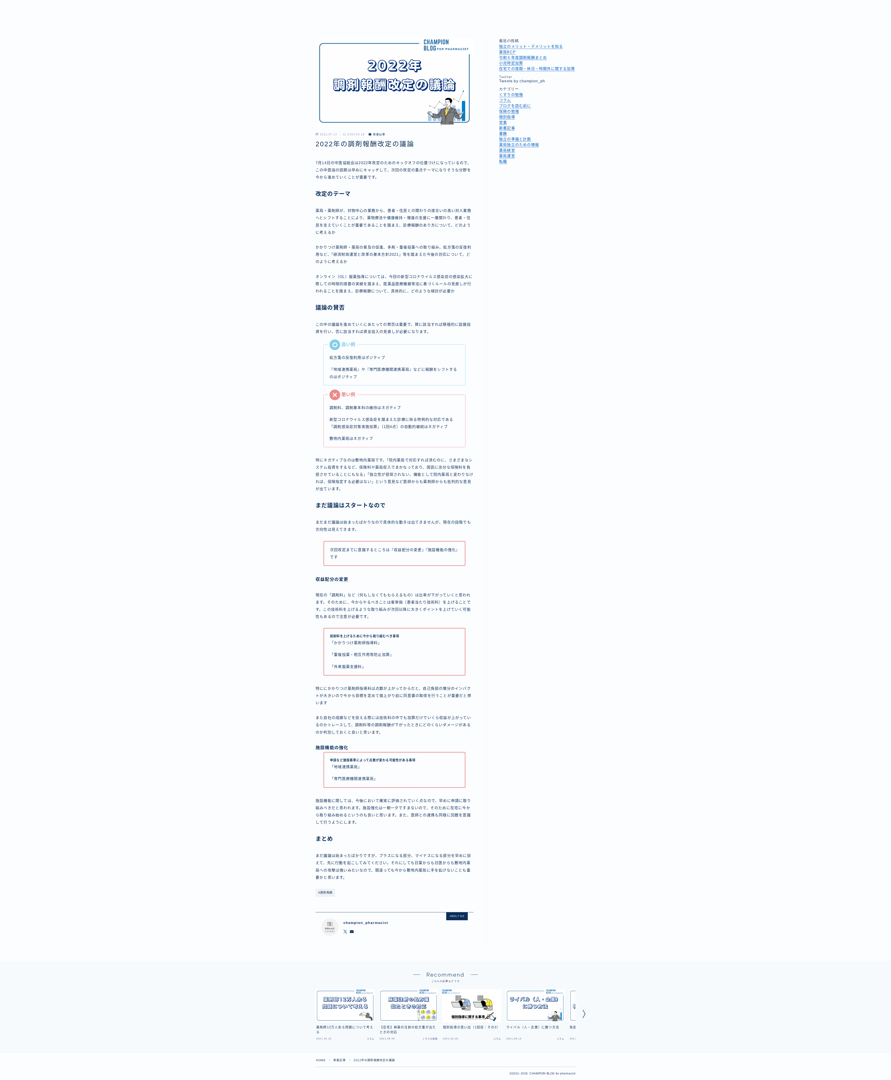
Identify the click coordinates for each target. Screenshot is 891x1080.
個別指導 (507, 117)
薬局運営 (507, 156)
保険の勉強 (509, 111)
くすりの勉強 (511, 95)
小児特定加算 (511, 63)
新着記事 (379, 134)
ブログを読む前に (515, 106)
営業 (503, 123)
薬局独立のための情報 (519, 145)
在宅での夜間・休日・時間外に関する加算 (537, 69)
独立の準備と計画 (515, 139)
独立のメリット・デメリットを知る (531, 46)
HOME (321, 1060)
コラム (505, 100)
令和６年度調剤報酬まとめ (523, 58)
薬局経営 (507, 150)
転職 (503, 161)
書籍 (503, 134)
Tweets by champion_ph (522, 81)
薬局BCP (507, 52)
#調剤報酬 (325, 892)
